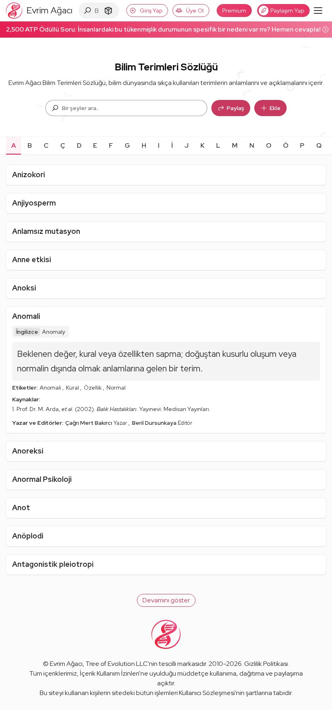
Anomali (26, 316)
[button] (166, 600)
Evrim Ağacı (66, 663)
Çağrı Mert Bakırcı (89, 422)
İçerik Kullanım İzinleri (109, 673)
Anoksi (24, 287)
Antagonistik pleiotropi (53, 564)
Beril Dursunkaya (155, 422)
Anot (21, 507)
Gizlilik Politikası (266, 663)
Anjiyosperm (34, 203)
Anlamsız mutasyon (46, 231)
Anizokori (28, 174)
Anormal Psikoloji (42, 479)
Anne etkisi (31, 259)
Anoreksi (27, 451)
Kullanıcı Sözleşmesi (207, 693)
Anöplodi (27, 535)
